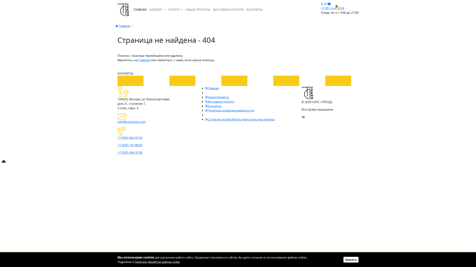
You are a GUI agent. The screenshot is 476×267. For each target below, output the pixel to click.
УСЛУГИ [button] (174, 10)
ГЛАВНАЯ (140, 10)
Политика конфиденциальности (230, 110)
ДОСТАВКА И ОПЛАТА (228, 10)
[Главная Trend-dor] (123, 9)
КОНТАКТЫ (255, 10)
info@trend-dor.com (132, 122)
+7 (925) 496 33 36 (130, 153)
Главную (144, 60)
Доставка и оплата (220, 102)
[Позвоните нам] (322, 4)
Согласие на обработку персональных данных (241, 119)
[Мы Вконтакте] (303, 117)
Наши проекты (218, 97)
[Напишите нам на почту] (329, 4)
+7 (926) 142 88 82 (130, 145)
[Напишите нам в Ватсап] (325, 4)
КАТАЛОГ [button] (156, 10)
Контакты (214, 106)
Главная (124, 26)
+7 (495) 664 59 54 (130, 138)
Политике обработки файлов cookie (157, 262)
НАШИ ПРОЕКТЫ (198, 10)
